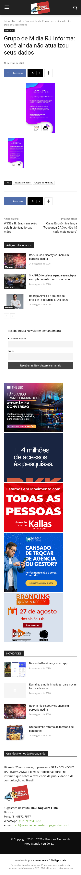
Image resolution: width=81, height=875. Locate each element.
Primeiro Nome (17, 338)
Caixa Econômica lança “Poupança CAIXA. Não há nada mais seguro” (60, 227)
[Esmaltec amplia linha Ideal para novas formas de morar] (15, 690)
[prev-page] (6, 315)
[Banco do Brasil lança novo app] (15, 669)
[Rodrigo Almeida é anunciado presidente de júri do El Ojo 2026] (15, 301)
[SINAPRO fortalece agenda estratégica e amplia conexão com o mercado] (15, 281)
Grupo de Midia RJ (43, 182)
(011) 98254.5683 (30, 821)
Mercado (17, 21)
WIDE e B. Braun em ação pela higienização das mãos (20, 227)
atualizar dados (22, 182)
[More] (48, 73)
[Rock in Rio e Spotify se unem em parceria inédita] (15, 261)
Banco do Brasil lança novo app (48, 663)
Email (11, 351)
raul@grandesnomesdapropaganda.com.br (42, 825)
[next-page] (12, 315)
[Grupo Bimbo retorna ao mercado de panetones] (15, 732)
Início (7, 21)
